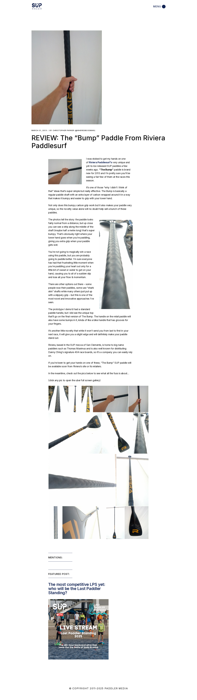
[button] (66, 77)
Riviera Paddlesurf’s (100, 162)
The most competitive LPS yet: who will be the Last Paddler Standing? (76, 588)
